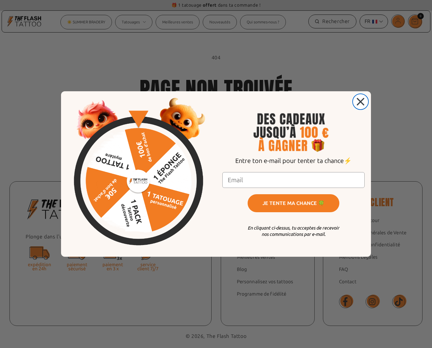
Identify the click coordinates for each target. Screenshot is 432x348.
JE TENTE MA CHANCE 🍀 (293, 203)
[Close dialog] (360, 102)
